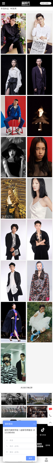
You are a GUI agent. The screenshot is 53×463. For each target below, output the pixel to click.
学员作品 (5, 8)
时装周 (13, 8)
